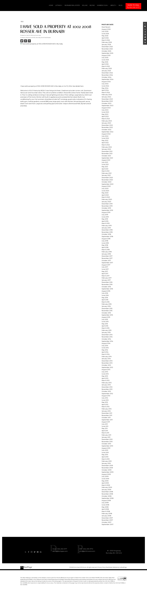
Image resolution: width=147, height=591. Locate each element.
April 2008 (105, 509)
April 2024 (105, 90)
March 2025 (106, 66)
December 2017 (107, 256)
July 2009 (105, 476)
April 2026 (105, 38)
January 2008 (106, 516)
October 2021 (106, 156)
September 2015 (107, 315)
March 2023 (106, 119)
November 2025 (107, 49)
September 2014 (107, 341)
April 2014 (105, 352)
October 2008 (106, 496)
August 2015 (106, 317)
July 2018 (105, 241)
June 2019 (105, 217)
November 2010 (107, 441)
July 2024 (105, 84)
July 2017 (105, 267)
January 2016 (106, 306)
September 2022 (107, 132)
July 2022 (105, 136)
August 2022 (106, 134)
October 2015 (106, 313)
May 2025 (105, 62)
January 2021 (106, 175)
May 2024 (105, 88)
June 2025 (105, 60)
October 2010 (106, 444)
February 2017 (107, 278)
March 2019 (105, 223)
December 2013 (107, 361)
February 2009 (107, 487)
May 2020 (105, 193)
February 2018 (107, 252)
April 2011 (105, 431)
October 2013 (106, 365)
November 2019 (107, 206)
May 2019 (105, 219)
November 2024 (107, 75)
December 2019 (107, 204)
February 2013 (107, 383)
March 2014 (105, 354)
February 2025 (107, 68)
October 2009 (106, 470)
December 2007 (107, 518)
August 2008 (106, 500)
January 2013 (106, 385)
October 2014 (106, 339)
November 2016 (107, 284)
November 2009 (107, 468)
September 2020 (107, 184)
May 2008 (105, 507)
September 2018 (107, 236)
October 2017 (106, 260)
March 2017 (105, 276)
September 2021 (107, 158)
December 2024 (107, 73)
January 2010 (106, 463)
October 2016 (106, 287)
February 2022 (107, 147)
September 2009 (107, 472)
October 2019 (106, 208)
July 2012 (105, 398)
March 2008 (106, 511)
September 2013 (107, 367)
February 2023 (107, 121)
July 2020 (105, 188)
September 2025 (107, 53)
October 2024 (106, 77)
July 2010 (105, 450)
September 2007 (107, 524)
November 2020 (107, 180)
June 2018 (105, 243)
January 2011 (106, 437)
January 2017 (106, 280)
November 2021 (107, 153)
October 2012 (106, 391)
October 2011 (106, 417)
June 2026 (105, 33)
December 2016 (107, 282)
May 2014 (105, 350)
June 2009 (105, 479)
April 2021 (105, 169)
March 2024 (106, 92)
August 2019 (106, 212)
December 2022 (107, 125)
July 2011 (105, 424)
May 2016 (105, 297)
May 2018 (105, 245)
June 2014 (105, 348)
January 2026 (106, 44)
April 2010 (105, 457)
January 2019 (106, 228)
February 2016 (106, 304)
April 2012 (105, 404)
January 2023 (106, 123)
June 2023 (105, 112)
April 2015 (105, 326)
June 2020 (105, 191)
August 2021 (106, 160)
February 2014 (107, 356)
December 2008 (107, 492)
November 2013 (107, 363)
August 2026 (106, 29)
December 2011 (107, 413)
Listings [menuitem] (58, 5)
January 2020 (106, 201)
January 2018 (106, 254)
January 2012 (106, 411)
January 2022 (106, 149)
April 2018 (105, 247)
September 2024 (107, 79)
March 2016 (105, 302)
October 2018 (106, 234)
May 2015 (105, 324)
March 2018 (106, 249)
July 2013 (105, 372)
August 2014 (106, 343)
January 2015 (106, 332)
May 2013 (105, 376)
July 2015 (105, 319)
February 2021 (107, 173)
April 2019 (105, 221)
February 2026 (107, 42)
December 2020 (107, 177)
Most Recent (106, 27)
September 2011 (107, 420)
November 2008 (107, 494)
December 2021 (107, 151)
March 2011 (105, 433)
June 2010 (105, 452)
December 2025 (107, 46)
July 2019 (105, 214)
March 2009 (106, 485)
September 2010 (107, 446)
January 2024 (106, 97)
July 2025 (105, 57)
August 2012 (106, 396)
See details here (78, 86)
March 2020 (106, 197)
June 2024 (105, 86)
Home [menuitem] (51, 5)
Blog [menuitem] (120, 5)
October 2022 (106, 129)
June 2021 (105, 164)
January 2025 (106, 71)
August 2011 (106, 422)
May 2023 (105, 114)
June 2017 (105, 269)
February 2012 (107, 409)
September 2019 (107, 210)
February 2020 (107, 199)
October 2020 (106, 182)
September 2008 (107, 498)
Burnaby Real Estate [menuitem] (72, 5)
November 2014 (107, 337)
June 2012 (105, 400)
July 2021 (105, 162)
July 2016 (105, 293)
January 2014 (106, 358)
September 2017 (107, 262)
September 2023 (107, 105)
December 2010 (107, 439)
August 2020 (106, 186)
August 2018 (106, 239)
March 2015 (105, 328)
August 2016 (106, 291)
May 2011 (105, 428)
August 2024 (106, 81)
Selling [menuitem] (85, 5)
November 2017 (107, 258)
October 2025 (106, 51)
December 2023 (107, 99)
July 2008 (105, 502)
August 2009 (106, 474)
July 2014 (105, 345)
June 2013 (105, 374)
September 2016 (107, 289)
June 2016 (105, 295)
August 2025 (106, 55)
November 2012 (107, 389)
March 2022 (106, 145)
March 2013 (105, 380)
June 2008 (105, 505)
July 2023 (105, 110)
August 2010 (106, 448)
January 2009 (106, 489)
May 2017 (105, 271)
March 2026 (106, 40)
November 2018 (107, 232)
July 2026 (105, 31)
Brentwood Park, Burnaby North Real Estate (38, 37)
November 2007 (107, 520)
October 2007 (106, 522)
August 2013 (106, 369)
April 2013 (105, 378)
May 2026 (105, 36)
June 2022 (105, 138)
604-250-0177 (134, 7)
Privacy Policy (101, 567)
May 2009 (105, 481)
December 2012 (107, 387)
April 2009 (105, 483)
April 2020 (105, 195)
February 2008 (107, 513)
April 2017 (105, 273)
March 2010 (106, 459)
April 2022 (105, 142)
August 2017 (106, 265)
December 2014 (107, 335)
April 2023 (105, 116)
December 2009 (107, 465)
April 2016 (105, 300)
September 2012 (107, 393)
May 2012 (105, 402)
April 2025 (105, 64)
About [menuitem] (112, 5)
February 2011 (106, 435)
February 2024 (107, 94)
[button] (133, 6)
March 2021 (105, 171)
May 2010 (105, 454)
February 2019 (107, 225)
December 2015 (107, 308)
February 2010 (107, 461)
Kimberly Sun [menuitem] (102, 5)
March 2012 (105, 406)
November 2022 (107, 127)
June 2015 (105, 321)
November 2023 (107, 101)
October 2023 (106, 103)
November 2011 (107, 415)
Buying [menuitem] (92, 5)
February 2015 (106, 330)
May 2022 (105, 140)
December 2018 (107, 230)
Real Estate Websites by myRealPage (116, 567)
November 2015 (107, 310)
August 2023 (106, 108)
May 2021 (105, 167)
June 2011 (105, 426)
